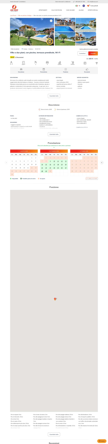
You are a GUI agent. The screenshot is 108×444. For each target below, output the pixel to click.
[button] (101, 162)
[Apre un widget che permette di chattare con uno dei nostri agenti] (101, 441)
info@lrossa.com (94, 1)
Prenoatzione (43, 72)
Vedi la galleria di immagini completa (89, 49)
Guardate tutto (54, 96)
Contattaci (82, 53)
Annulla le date (92, 178)
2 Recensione (19, 57)
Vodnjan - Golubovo (28, 49)
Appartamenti (43, 10)
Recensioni (87, 72)
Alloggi (81, 10)
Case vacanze (70, 10)
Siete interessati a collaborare (62, 1)
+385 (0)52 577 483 (80, 1)
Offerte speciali (93, 10)
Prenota (93, 53)
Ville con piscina (56, 10)
